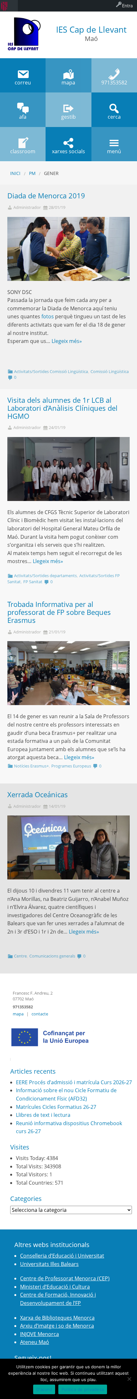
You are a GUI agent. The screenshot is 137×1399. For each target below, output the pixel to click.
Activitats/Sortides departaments (45, 575)
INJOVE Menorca (39, 1334)
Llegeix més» (67, 341)
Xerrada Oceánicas (37, 794)
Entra (127, 5)
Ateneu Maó (34, 1342)
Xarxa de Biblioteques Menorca (57, 1317)
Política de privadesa (82, 1389)
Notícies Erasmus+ (31, 766)
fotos (47, 316)
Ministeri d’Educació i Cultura (55, 1286)
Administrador (27, 207)
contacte (40, 1014)
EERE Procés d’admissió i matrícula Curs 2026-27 (74, 1082)
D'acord (44, 1389)
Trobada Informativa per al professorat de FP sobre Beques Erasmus (59, 612)
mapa (18, 1014)
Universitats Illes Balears (49, 1264)
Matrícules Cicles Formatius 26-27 (56, 1106)
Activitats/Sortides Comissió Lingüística (51, 371)
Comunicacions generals (52, 956)
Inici (15, 173)
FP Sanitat (32, 581)
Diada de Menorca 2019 (46, 195)
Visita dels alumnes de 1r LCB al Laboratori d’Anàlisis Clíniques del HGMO (62, 408)
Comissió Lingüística (109, 371)
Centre (20, 956)
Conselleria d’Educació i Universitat (62, 1255)
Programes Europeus (71, 766)
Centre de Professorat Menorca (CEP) (65, 1278)
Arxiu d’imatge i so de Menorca (57, 1325)
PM (32, 173)
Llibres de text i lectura (43, 1114)
